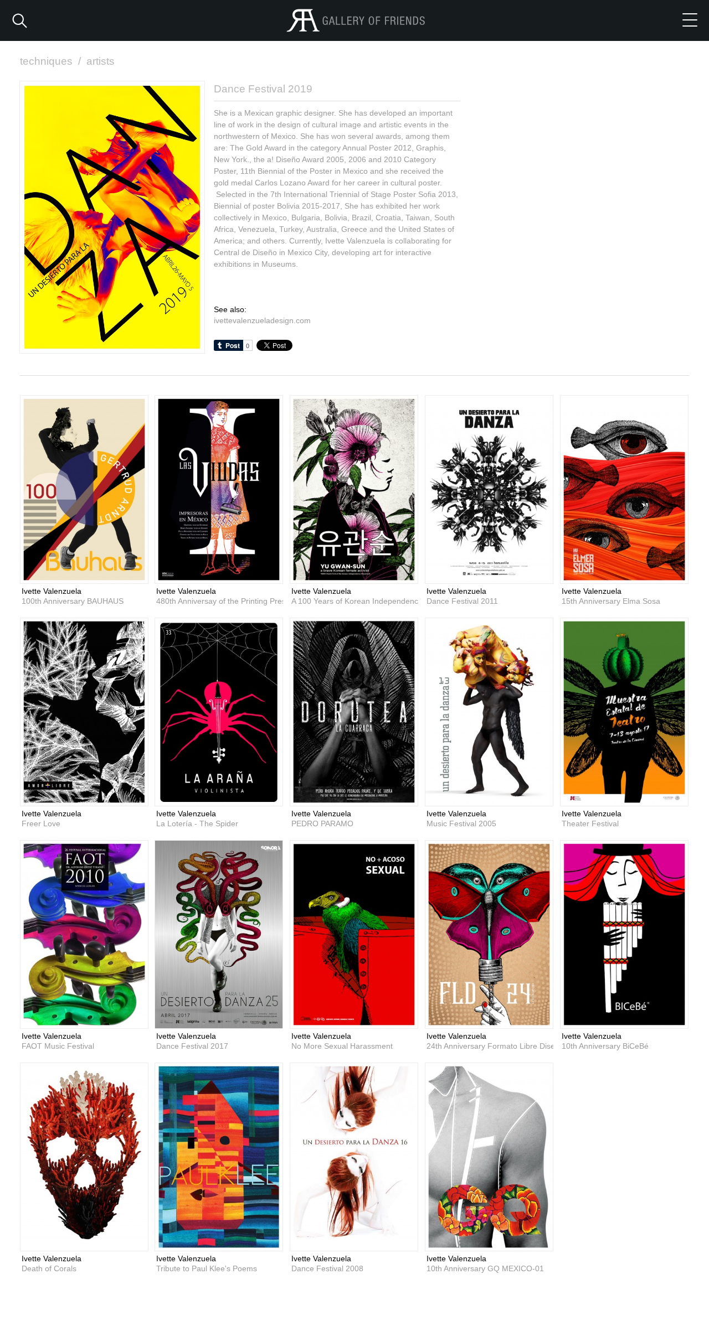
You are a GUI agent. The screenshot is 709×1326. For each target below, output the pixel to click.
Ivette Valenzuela (51, 591)
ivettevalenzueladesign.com (262, 320)
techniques (50, 61)
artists (100, 61)
